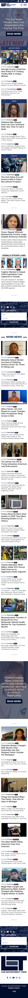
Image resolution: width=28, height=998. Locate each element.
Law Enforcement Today (8, 5)
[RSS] (14, 307)
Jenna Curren (11, 67)
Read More (14, 33)
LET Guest (10, 186)
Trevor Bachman (12, 89)
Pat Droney (10, 120)
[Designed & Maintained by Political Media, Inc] (13, 991)
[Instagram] (11, 307)
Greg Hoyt (10, 81)
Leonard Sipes (11, 372)
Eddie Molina (11, 174)
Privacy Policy (14, 988)
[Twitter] (21, 1)
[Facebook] (18, 1)
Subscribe (14, 322)
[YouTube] (25, 1)
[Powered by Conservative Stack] (15, 991)
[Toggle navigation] (25, 5)
